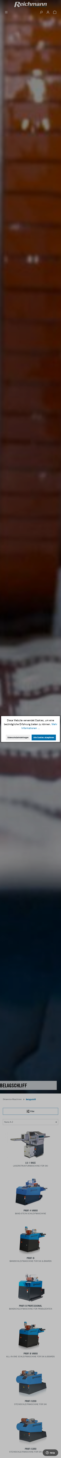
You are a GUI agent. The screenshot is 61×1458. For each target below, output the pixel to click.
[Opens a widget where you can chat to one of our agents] (50, 1453)
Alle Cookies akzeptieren (43, 737)
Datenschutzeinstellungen (18, 737)
